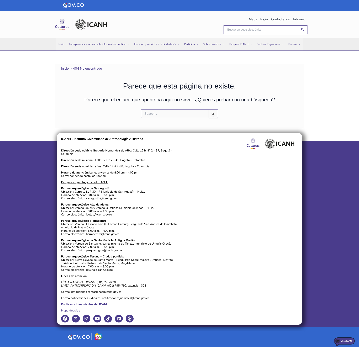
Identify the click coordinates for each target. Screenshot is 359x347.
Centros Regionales (268, 44)
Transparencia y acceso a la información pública (97, 44)
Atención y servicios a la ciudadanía (155, 44)
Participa (189, 44)
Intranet (299, 19)
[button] (302, 29)
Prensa (292, 44)
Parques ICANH (238, 44)
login (264, 19)
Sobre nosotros (212, 44)
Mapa (253, 19)
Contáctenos (280, 19)
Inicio (61, 44)
